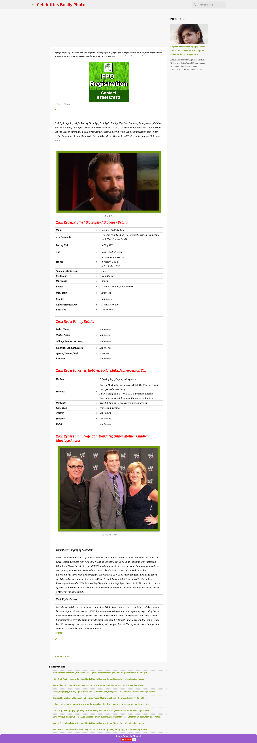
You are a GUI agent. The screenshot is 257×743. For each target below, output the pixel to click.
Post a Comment (63, 656)
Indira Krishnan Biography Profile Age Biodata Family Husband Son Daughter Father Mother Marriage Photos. (101, 704)
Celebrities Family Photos (62, 4)
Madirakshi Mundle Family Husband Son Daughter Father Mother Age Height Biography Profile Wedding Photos (102, 673)
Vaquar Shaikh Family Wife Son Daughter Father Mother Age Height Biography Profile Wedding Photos (98, 723)
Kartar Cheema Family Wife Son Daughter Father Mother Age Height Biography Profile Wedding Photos (98, 685)
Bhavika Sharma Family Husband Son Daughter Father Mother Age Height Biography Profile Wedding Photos (100, 698)
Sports (59, 633)
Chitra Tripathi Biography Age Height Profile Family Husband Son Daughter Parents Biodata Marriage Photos (101, 710)
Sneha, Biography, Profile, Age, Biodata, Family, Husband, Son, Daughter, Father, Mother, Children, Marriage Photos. (104, 692)
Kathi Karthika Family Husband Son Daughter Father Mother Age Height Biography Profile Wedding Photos (100, 729)
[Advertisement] (108, 28)
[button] (56, 109)
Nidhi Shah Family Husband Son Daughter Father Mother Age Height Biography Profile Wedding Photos (98, 679)
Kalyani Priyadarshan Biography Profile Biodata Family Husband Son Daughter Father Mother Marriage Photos (187, 51)
